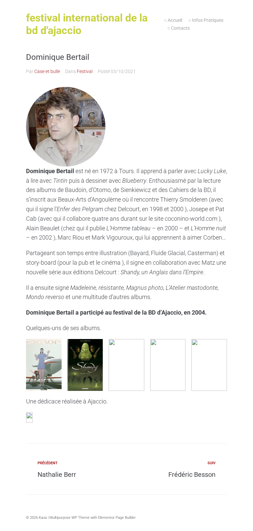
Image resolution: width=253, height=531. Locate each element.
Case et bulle (47, 71)
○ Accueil (173, 20)
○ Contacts (178, 28)
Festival (85, 71)
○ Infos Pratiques (205, 20)
